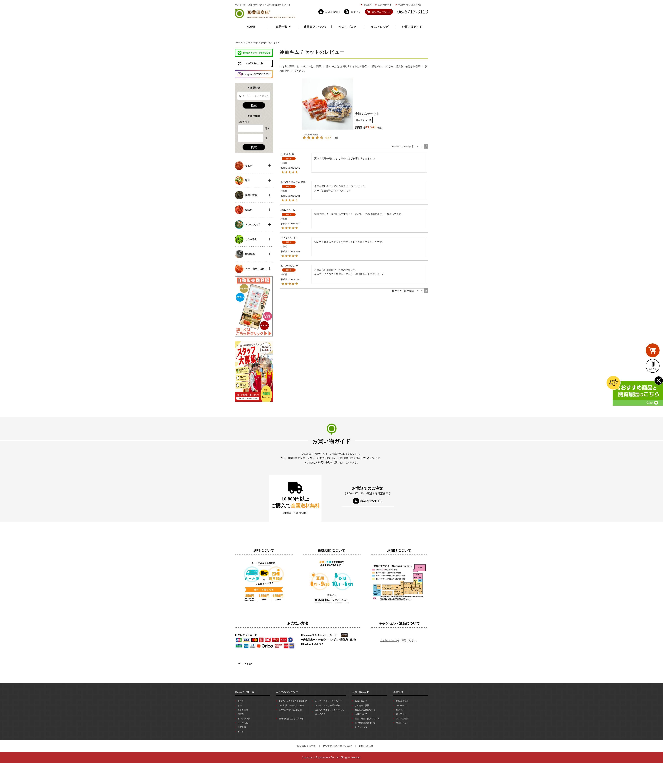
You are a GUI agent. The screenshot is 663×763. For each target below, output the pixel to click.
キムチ (247, 42)
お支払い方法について (365, 709)
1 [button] (422, 146)
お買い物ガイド (385, 4)
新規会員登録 (402, 700)
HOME (251, 27)
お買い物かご (361, 700)
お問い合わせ (366, 746)
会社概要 (367, 4)
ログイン (400, 709)
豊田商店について (315, 27)
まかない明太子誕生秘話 (290, 709)
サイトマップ (361, 727)
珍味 (240, 705)
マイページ (401, 705)
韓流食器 (242, 727)
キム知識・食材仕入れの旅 (291, 705)
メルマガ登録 (402, 718)
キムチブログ (347, 27)
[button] (417, 146)
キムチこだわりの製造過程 (327, 705)
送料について (361, 713)
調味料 (241, 713)
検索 (254, 105)
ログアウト (401, 713)
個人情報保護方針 (306, 746)
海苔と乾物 (243, 709)
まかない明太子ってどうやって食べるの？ (329, 711)
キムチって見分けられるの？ (328, 700)
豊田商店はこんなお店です (291, 718)
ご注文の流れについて (365, 722)
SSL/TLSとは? (245, 663)
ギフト (241, 731)
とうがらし (243, 722)
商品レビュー (402, 722)
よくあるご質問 (362, 705)
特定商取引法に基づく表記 (409, 4)
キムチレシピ (380, 27)
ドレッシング (244, 718)
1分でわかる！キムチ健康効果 (293, 700)
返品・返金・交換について (367, 718)
